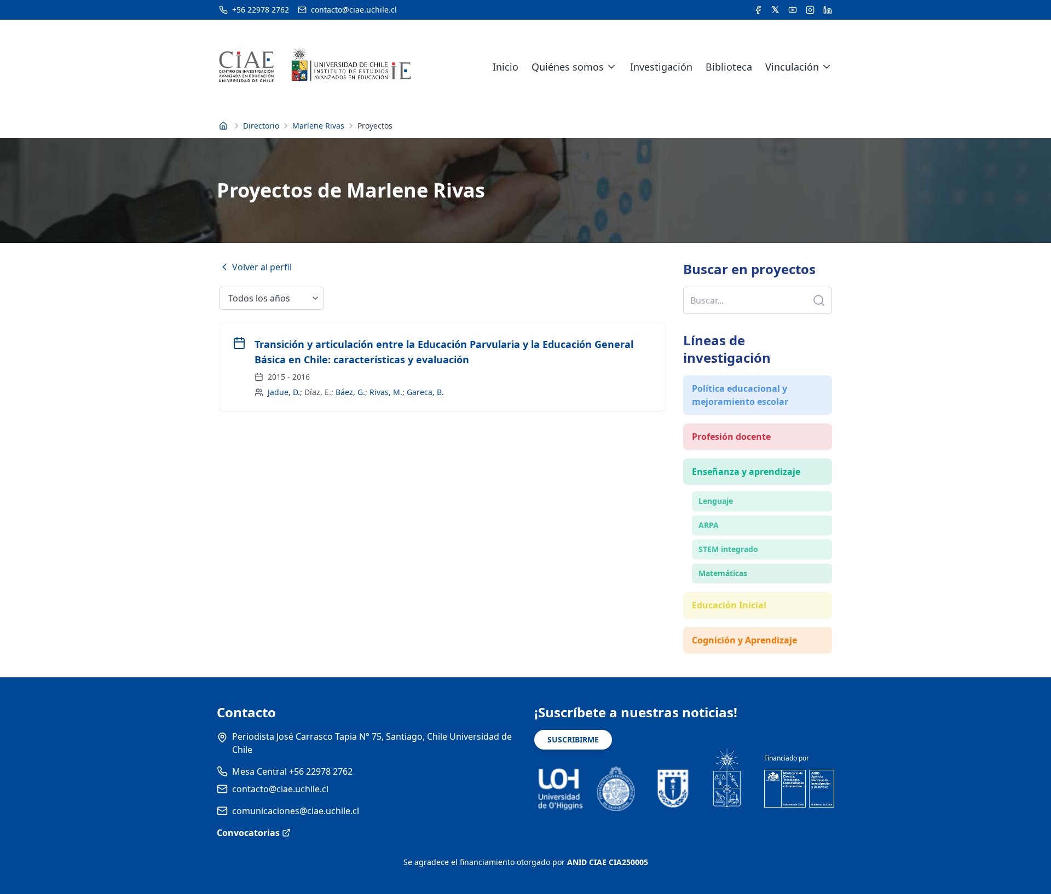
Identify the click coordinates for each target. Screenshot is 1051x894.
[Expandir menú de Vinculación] (826, 66)
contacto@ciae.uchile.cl (280, 789)
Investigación (661, 66)
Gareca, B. (425, 392)
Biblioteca (729, 66)
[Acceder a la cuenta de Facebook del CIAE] (758, 9)
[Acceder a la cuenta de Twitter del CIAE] (775, 9)
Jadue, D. (284, 392)
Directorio (261, 125)
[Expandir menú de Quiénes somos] (611, 66)
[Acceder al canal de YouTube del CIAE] (792, 9)
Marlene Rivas (318, 125)
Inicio (505, 66)
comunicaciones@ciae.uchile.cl (295, 811)
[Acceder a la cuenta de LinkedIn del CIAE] (827, 9)
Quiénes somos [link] (568, 66)
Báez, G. (350, 392)
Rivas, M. (385, 392)
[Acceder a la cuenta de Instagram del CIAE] (810, 9)
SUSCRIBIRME (573, 739)
